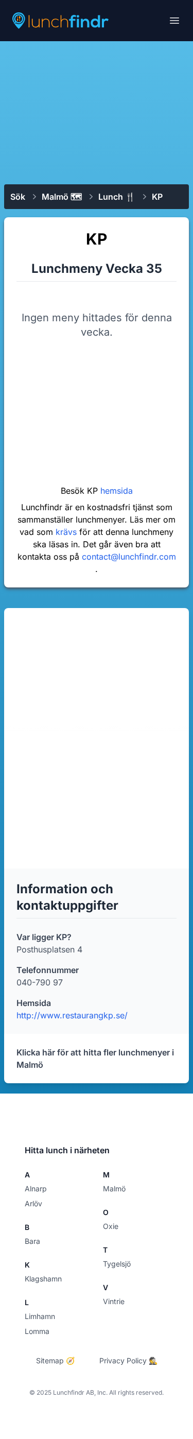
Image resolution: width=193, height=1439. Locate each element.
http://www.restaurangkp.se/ (72, 1015)
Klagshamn (43, 1278)
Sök (17, 197)
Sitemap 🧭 (55, 1360)
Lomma (37, 1331)
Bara (32, 1241)
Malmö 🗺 (62, 197)
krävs (67, 532)
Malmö (114, 1188)
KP (157, 197)
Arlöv (33, 1203)
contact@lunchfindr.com (129, 556)
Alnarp (36, 1188)
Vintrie (114, 1301)
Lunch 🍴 (116, 197)
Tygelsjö (117, 1263)
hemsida (116, 491)
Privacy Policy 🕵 (128, 1360)
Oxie (110, 1226)
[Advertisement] (96, 111)
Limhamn (40, 1316)
